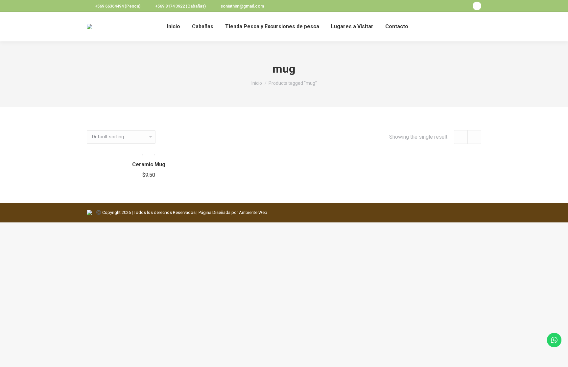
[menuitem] (173, 26)
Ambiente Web (253, 212)
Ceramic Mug (148, 164)
